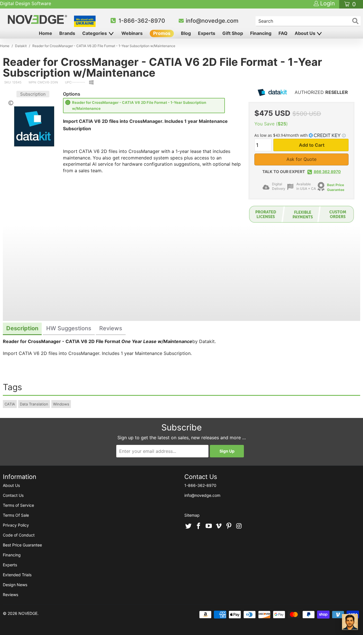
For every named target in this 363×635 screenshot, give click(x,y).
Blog (186, 33)
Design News (15, 584)
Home (45, 33)
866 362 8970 (327, 171)
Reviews (10, 594)
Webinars (132, 33)
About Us (305, 33)
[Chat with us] (350, 622)
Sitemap (192, 515)
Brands (67, 33)
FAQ (283, 33)
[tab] (22, 329)
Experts (206, 33)
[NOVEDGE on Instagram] (239, 526)
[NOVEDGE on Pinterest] (229, 526)
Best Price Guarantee (22, 545)
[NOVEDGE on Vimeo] (219, 526)
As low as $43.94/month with (281, 135)
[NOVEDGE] (38, 19)
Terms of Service (18, 505)
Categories (95, 33)
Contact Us (13, 495)
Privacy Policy (16, 525)
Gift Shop (232, 33)
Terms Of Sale (16, 515)
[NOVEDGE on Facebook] (199, 526)
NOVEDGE (27, 613)
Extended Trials (17, 574)
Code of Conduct (19, 535)
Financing (260, 33)
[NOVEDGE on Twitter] (188, 526)
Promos (161, 33)
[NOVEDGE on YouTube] (208, 526)
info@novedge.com (212, 20)
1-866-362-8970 (142, 20)
